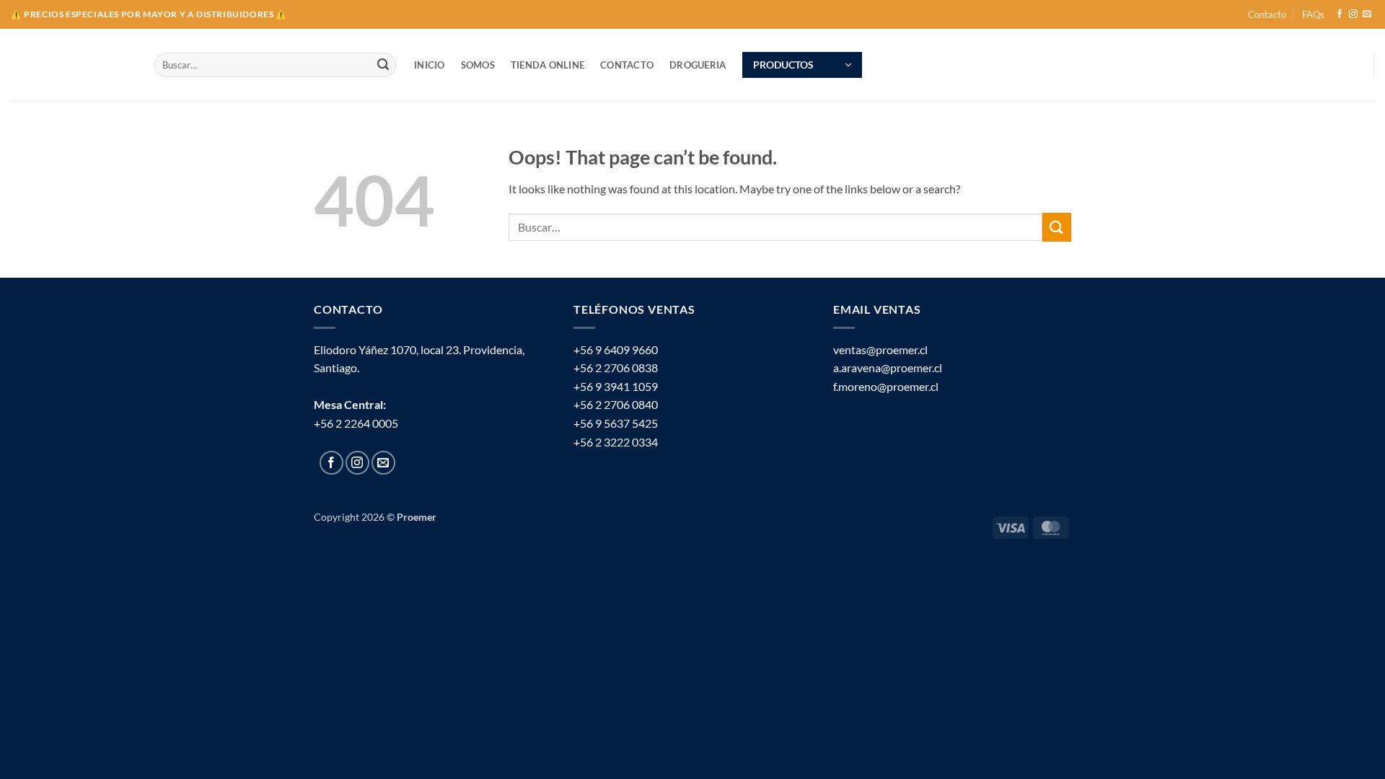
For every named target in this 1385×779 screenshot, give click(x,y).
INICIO (429, 65)
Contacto (1267, 14)
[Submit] (383, 65)
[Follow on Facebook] (1339, 14)
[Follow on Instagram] (1353, 14)
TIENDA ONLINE (547, 65)
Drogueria (697, 65)
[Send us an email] (1367, 14)
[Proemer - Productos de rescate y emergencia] (72, 65)
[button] (802, 65)
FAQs (1313, 14)
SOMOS (478, 65)
